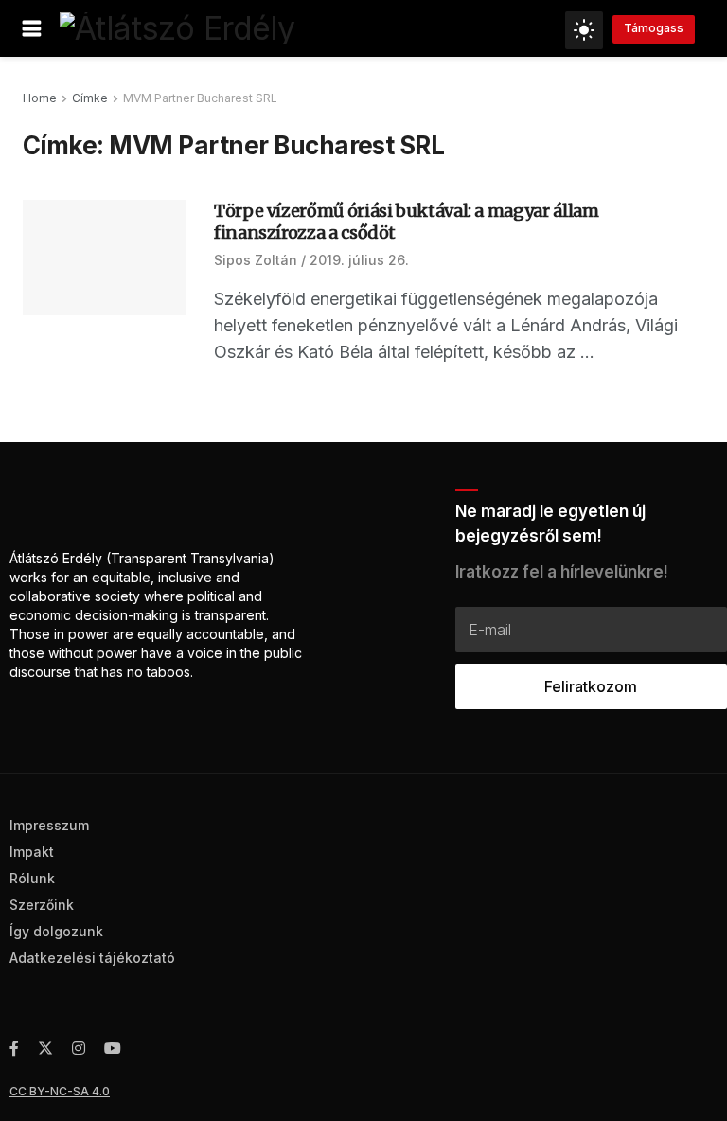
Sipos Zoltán (255, 260)
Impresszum (49, 825)
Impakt (31, 852)
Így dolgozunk (56, 931)
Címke (90, 98)
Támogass (653, 28)
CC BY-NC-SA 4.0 (59, 1091)
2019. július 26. (359, 260)
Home (40, 98)
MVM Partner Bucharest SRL (200, 98)
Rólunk (32, 878)
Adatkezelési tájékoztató (92, 958)
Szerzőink (41, 905)
